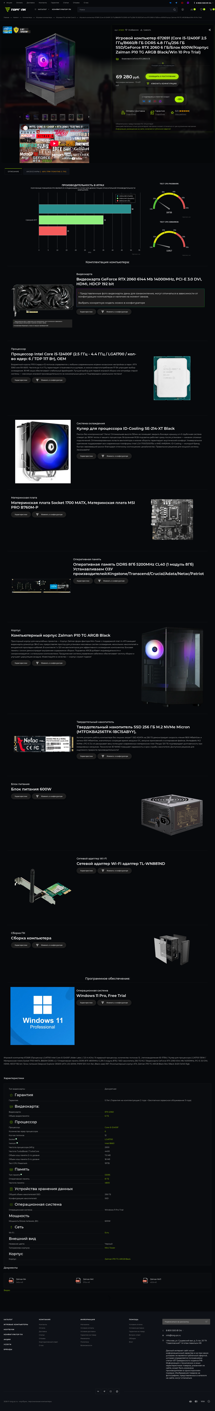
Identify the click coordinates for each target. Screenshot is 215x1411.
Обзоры (132, 1338)
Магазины (85, 1324)
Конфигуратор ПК (13, 1334)
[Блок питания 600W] (172, 812)
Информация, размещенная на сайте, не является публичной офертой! (143, 129)
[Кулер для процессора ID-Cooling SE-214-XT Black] (43, 451)
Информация (88, 1319)
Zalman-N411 (155, 1279)
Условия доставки (88, 1331)
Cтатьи (42, 1335)
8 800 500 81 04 (203, 3)
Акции (7, 1339)
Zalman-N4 (21, 1279)
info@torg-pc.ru (173, 1335)
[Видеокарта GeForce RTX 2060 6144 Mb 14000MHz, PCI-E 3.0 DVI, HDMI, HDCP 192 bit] (42, 302)
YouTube (110, 1391)
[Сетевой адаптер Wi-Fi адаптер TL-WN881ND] (43, 887)
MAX (117, 1391)
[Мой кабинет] (183, 9)
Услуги (7, 1344)
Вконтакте (98, 1391)
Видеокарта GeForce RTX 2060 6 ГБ (136, 59)
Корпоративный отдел (48, 1342)
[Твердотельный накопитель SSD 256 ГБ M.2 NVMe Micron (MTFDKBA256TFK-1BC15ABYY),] (43, 744)
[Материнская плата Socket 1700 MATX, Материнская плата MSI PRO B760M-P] (172, 519)
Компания (44, 1319)
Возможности (86, 1345)
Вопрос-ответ (134, 1335)
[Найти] (174, 9)
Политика (85, 1342)
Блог (131, 1342)
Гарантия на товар (88, 1335)
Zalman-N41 (88, 1279)
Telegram (104, 1391)
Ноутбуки (9, 1329)
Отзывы (42, 1338)
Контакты (43, 1324)
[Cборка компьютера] (172, 948)
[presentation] (19, 116)
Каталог (8, 1319)
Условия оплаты (87, 1328)
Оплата (42, 1328)
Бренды (8, 1349)
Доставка (43, 1331)
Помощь (133, 1319)
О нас (41, 1345)
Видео (7, 1290)
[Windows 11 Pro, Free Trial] (42, 1016)
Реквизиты (85, 1338)
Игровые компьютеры (16, 1324)
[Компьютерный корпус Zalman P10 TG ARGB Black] (172, 667)
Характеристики (86, 312)
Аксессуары (46, 171)
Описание (13, 171)
